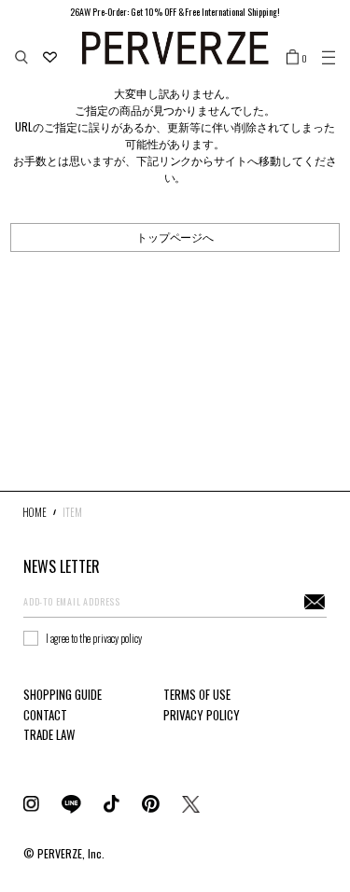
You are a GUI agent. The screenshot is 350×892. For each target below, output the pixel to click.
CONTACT (45, 714)
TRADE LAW (49, 734)
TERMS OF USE (197, 694)
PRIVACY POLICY (201, 714)
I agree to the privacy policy (94, 638)
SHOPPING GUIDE (62, 694)
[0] (293, 56)
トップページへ (175, 236)
